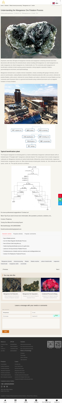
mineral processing (18, 261)
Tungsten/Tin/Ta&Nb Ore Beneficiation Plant (24, 379)
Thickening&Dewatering (6, 374)
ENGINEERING (13, 344)
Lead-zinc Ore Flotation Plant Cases (22, 377)
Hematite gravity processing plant (21, 374)
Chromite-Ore (17, 364)
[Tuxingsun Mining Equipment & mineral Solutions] (3, 2)
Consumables (4, 364)
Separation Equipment (5, 370)
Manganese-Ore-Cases (19, 370)
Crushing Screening (5, 368)
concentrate (23, 263)
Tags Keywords (23, 359)
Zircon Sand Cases (19, 366)
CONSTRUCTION (14, 348)
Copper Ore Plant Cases (20, 372)
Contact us (3, 348)
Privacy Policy (30, 395)
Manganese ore (27, 5)
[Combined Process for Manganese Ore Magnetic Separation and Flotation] (31, 285)
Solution (7, 5)
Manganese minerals (7, 261)
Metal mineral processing (16, 5)
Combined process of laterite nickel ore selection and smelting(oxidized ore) (22, 251)
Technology (22, 355)
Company (22, 353)
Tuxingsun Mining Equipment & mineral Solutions (16, 395)
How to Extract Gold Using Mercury (12, 243)
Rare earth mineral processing (26, 348)
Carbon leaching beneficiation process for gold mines (16, 246)
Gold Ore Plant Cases (19, 368)
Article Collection (23, 357)
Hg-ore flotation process (9, 238)
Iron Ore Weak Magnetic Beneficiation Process (14, 240)
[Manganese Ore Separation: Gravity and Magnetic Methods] (11, 285)
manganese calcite (13, 263)
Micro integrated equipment (6, 377)
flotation (27, 261)
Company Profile (4, 344)
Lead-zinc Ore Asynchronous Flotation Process (15, 248)
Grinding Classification (5, 372)
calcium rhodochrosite (46, 261)
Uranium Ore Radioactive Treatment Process (14, 253)
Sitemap (35, 395)
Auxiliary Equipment (5, 366)
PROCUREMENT (14, 346)
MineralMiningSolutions (7, 13)
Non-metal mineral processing (26, 346)
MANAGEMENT (13, 350)
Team (2, 346)
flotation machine (35, 261)
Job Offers (3, 350)
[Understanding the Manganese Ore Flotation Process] (50, 285)
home (2, 5)
